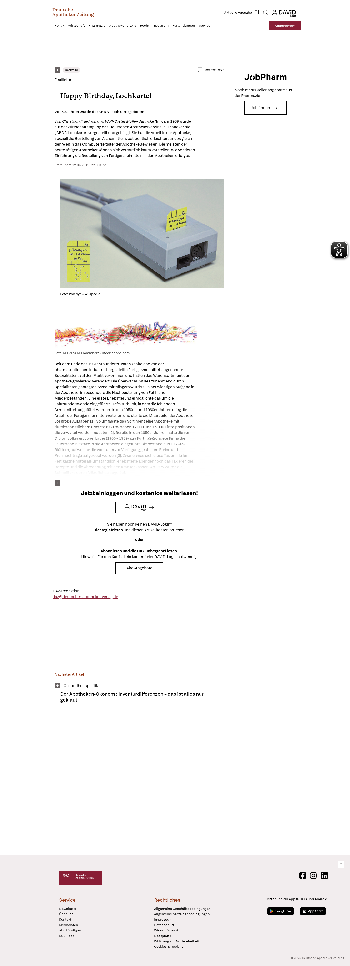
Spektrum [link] (71, 70)
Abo (285, 26)
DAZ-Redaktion (66, 591)
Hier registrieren (108, 530)
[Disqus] (139, 782)
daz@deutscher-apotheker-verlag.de (85, 596)
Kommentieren (214, 70)
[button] (73, 12)
